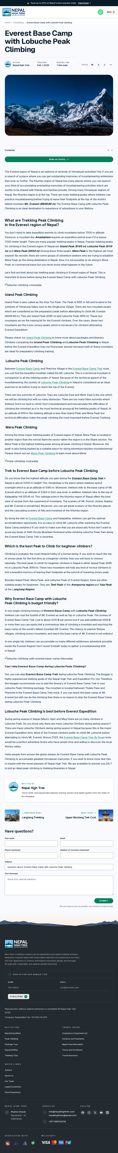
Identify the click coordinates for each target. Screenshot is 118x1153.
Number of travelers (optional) (74, 850)
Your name (9, 838)
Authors (8, 1070)
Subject (8, 862)
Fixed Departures (13, 1092)
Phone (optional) (12, 850)
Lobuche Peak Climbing (55, 382)
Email (62, 838)
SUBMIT (103, 900)
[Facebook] (82, 1112)
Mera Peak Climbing (43, 453)
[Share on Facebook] (92, 64)
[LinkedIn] (107, 1112)
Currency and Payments (73, 1038)
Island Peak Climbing (38, 337)
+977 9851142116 (57, 1121)
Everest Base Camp (28, 368)
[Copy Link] (110, 64)
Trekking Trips (11, 1055)
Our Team (9, 1081)
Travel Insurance (70, 1055)
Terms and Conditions (72, 1050)
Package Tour (11, 1044)
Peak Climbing (11, 1038)
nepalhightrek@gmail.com (62, 1115)
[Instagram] (89, 1112)
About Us (9, 1075)
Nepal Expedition (13, 1033)
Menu (109, 12)
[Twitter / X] (95, 1112)
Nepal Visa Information (72, 1044)
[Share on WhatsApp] (104, 64)
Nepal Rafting (11, 1050)
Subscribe (16, 996)
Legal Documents (13, 1086)
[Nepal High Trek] (13, 12)
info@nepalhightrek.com (62, 1111)
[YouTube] (101, 1112)
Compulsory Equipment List (74, 1033)
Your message (11, 873)
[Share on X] (98, 64)
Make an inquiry (57, 159)
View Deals (83, 3)
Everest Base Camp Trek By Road (84, 737)
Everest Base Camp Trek (87, 368)
